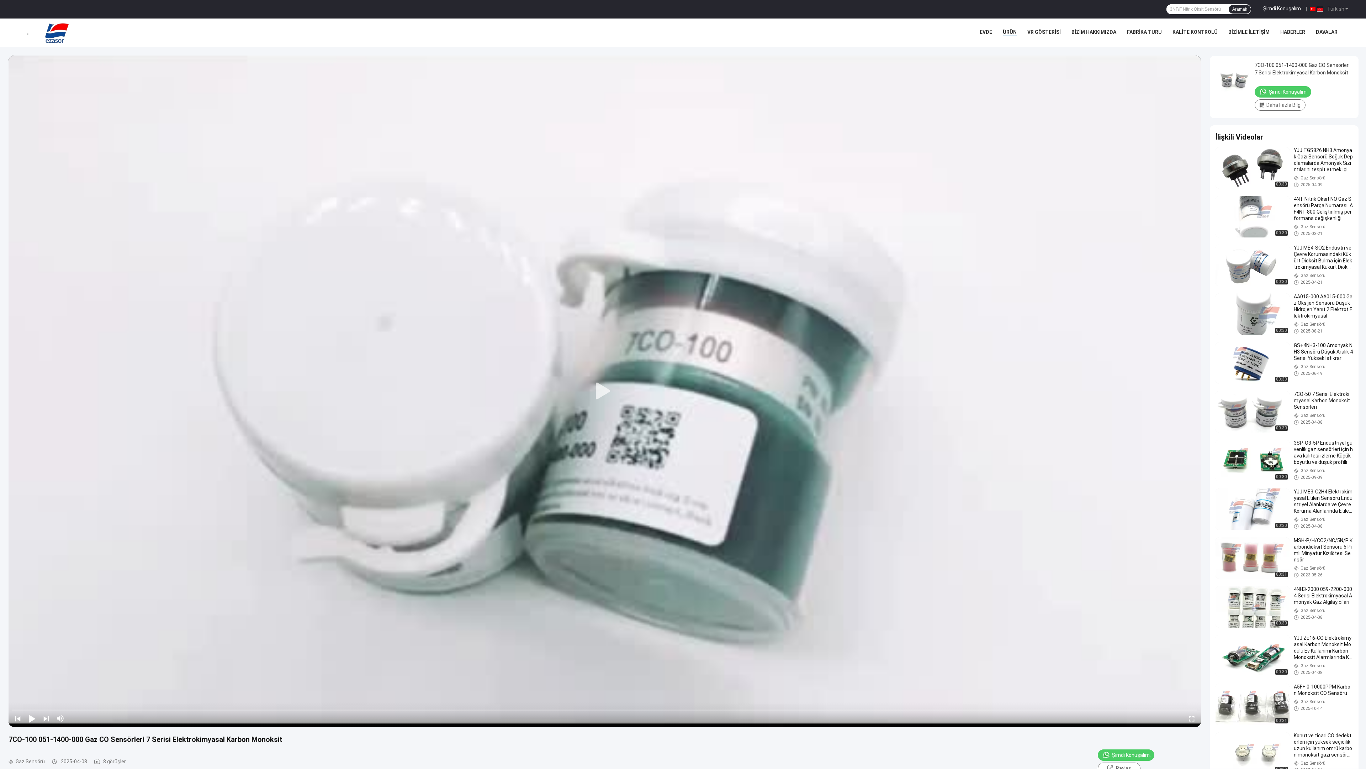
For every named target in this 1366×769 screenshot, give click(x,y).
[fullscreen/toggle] (1192, 718)
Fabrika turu (1144, 32)
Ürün (1010, 32)
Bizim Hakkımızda (1093, 32)
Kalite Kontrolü (1195, 32)
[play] (605, 391)
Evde (986, 32)
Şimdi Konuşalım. (1282, 8)
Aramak (1239, 9)
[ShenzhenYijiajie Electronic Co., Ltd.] (57, 32)
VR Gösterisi (1044, 32)
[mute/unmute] (60, 718)
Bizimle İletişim (1249, 32)
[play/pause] (32, 718)
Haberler (1292, 32)
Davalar (1327, 32)
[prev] (18, 718)
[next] (46, 718)
